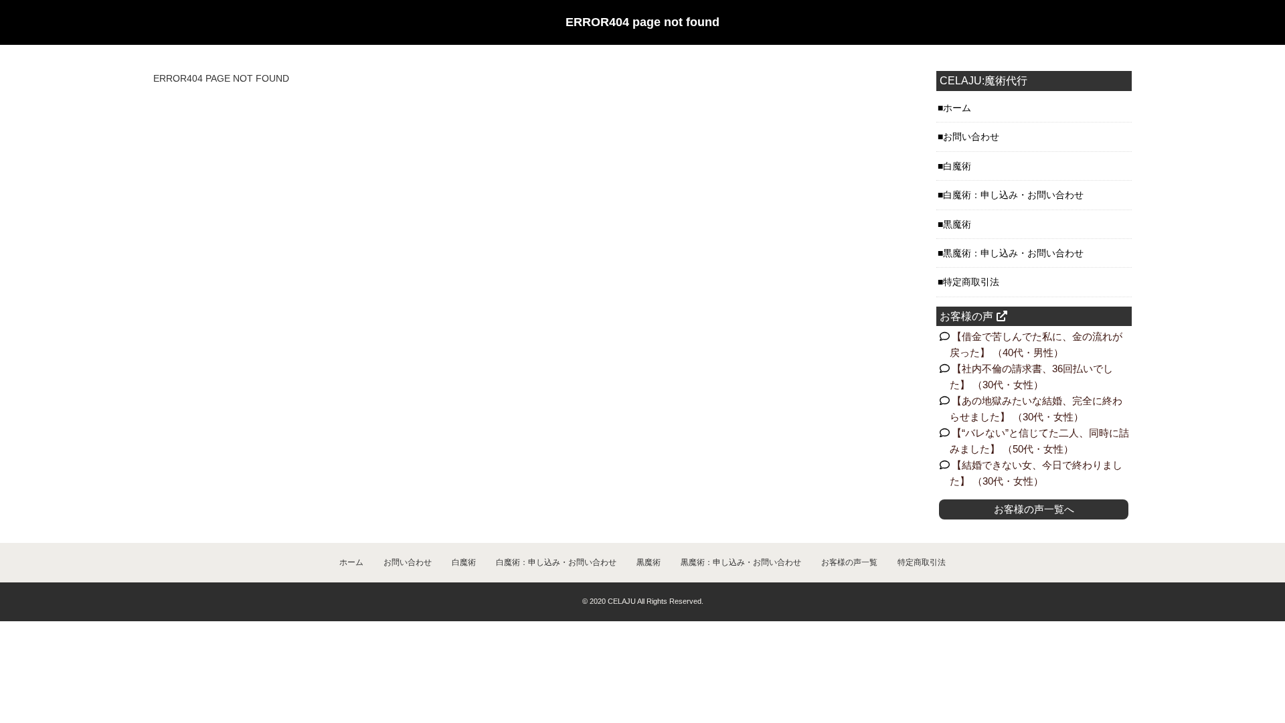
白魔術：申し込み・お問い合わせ (1013, 194)
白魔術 (957, 166)
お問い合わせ (971, 136)
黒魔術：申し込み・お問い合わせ (1013, 253)
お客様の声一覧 (849, 562)
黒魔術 (957, 224)
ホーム (957, 107)
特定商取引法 (971, 281)
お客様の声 (966, 316)
